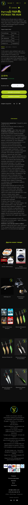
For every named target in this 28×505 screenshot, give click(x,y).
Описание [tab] (14, 118)
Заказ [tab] (3, 47)
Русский (10, 3)
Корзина (13, 480)
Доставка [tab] (8, 47)
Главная (13, 476)
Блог (13, 483)
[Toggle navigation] (25, 3)
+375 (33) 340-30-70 (14, 492)
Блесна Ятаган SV (7, 357)
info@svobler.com (14, 490)
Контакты (14, 485)
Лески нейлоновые (7, 266)
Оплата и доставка (13, 478)
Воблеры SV (7, 296)
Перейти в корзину (14, 96)
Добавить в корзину (14, 92)
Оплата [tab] (14, 47)
